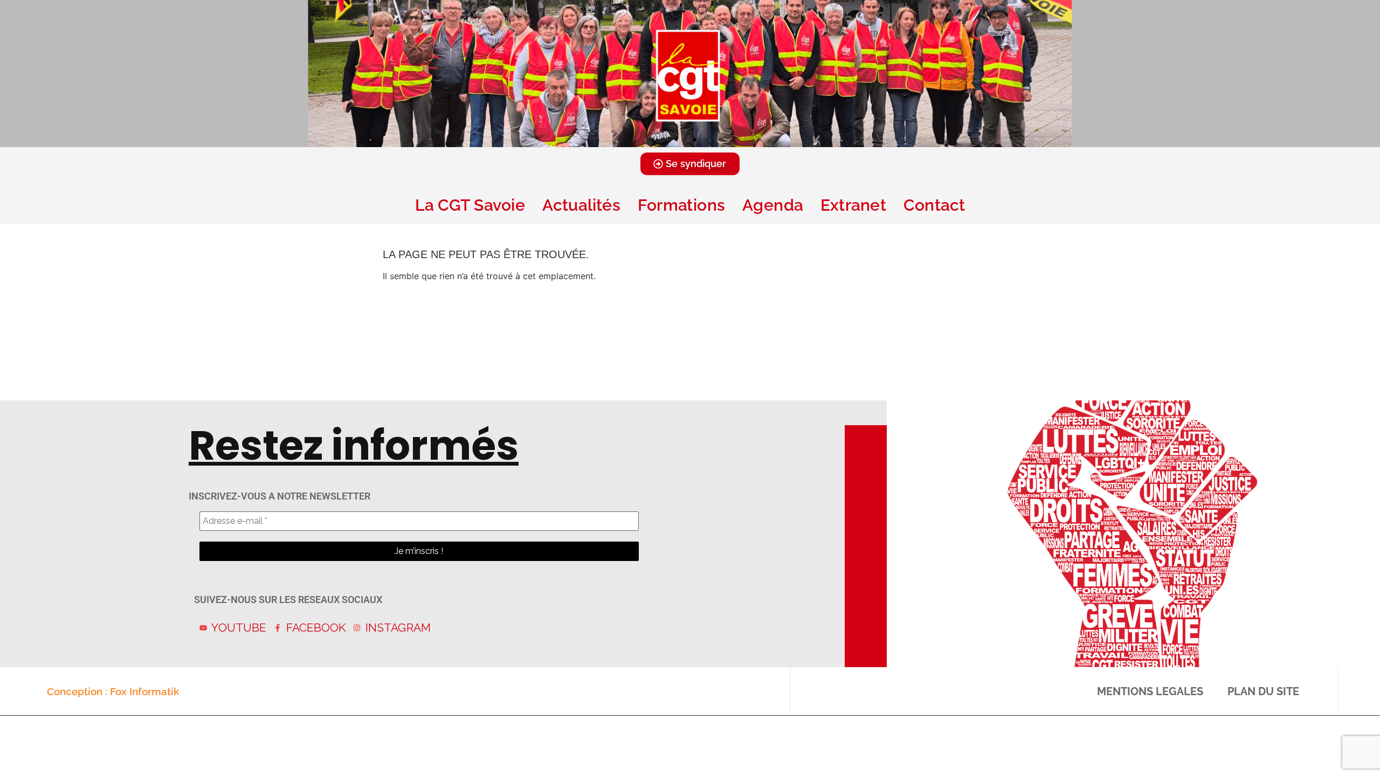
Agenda (772, 205)
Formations (681, 205)
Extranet (853, 205)
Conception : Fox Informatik (113, 691)
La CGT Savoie (470, 205)
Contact (934, 205)
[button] (675, 139)
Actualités (581, 205)
